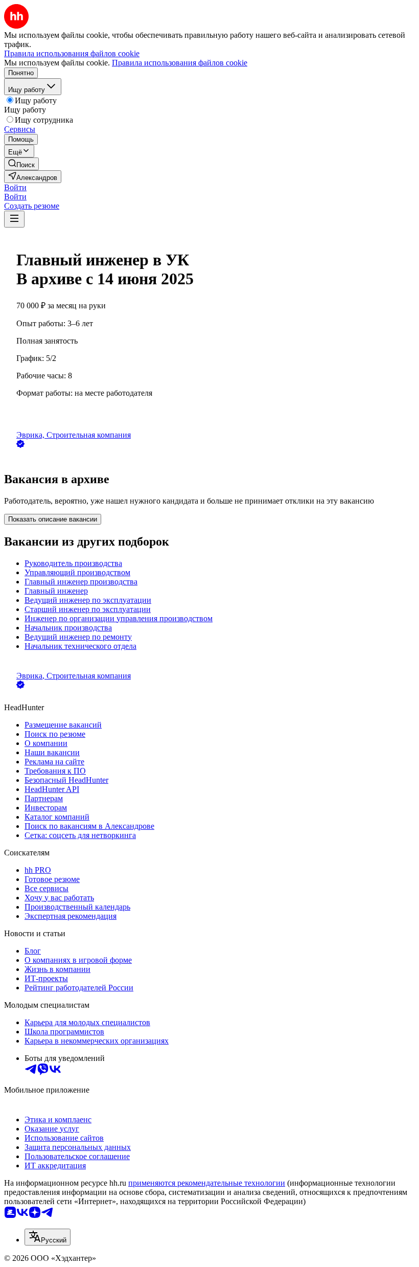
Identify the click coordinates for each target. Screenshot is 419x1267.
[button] (15, 187)
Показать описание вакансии (52, 519)
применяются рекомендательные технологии (206, 1183)
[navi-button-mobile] (14, 219)
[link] (21, 163)
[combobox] (48, 1237)
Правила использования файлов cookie (179, 62)
